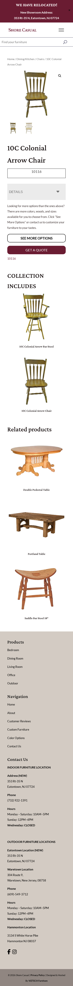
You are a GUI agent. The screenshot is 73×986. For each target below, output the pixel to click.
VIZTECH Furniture (38, 980)
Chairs (40, 59)
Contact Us (14, 746)
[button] (60, 76)
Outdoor (12, 683)
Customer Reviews (19, 721)
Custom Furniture (18, 729)
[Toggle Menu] (61, 29)
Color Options (16, 738)
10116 (11, 258)
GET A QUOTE (36, 250)
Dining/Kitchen (25, 59)
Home (10, 59)
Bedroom (13, 650)
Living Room (15, 666)
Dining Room (15, 658)
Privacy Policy (38, 975)
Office (11, 675)
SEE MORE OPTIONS (37, 238)
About (11, 713)
